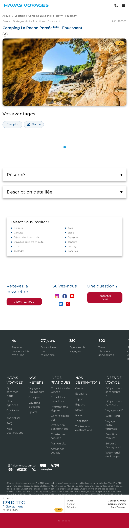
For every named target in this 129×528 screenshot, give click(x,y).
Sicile (71, 232)
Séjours (18, 227)
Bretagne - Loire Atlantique (29, 21)
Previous (7, 72)
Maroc (79, 410)
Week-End (112, 415)
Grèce (79, 388)
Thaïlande (81, 420)
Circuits (18, 232)
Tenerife (72, 241)
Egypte (80, 404)
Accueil (7, 15)
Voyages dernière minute (29, 241)
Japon (79, 399)
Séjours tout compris (26, 237)
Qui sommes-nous (13, 392)
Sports (33, 412)
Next (122, 72)
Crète (17, 246)
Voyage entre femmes (111, 425)
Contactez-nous (104, 297)
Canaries (73, 250)
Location (20, 15)
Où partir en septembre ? (113, 392)
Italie (70, 227)
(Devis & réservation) (64, 520)
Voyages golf (113, 410)
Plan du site (59, 443)
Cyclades (19, 250)
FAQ (9, 423)
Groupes (34, 397)
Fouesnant (54, 21)
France (6, 21)
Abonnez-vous (24, 301)
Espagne (73, 237)
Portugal (73, 246)
